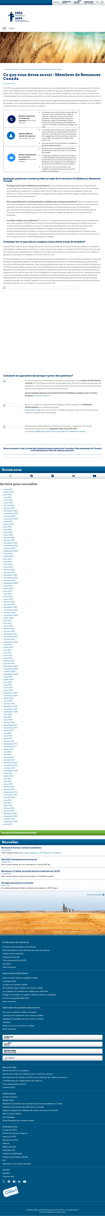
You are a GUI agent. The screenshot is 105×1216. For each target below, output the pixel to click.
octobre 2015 (9, 768)
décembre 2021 (10, 634)
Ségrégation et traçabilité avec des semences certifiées (23, 1019)
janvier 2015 (9, 789)
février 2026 (9, 505)
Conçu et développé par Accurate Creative (52, 1212)
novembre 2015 (10, 765)
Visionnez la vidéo (33, 410)
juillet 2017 (8, 730)
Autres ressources (9, 967)
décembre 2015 (10, 763)
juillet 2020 (9, 679)
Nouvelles (14, 69)
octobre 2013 (9, 819)
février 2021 (9, 661)
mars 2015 (8, 784)
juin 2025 (8, 527)
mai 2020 (8, 685)
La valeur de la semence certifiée (15, 984)
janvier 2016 (9, 760)
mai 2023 (8, 594)
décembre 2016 (10, 744)
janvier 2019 (9, 704)
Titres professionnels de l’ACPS (14, 960)
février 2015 (9, 787)
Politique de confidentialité (12, 1154)
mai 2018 (7, 717)
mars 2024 (8, 567)
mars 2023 (8, 599)
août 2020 (8, 677)
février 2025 (9, 537)
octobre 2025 (9, 516)
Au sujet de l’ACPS (10, 1130)
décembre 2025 (10, 511)
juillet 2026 (9, 492)
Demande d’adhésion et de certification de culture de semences (26, 950)
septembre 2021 (11, 642)
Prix (4, 1160)
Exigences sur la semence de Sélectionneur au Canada (23, 1107)
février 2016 (9, 757)
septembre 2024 (11, 551)
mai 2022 (8, 623)
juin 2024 (8, 559)
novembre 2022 (11, 610)
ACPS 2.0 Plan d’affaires (12, 1114)
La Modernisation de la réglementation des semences (22, 1081)
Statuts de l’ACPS (9, 1137)
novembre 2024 (11, 546)
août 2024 (8, 554)
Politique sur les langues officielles (15, 1157)
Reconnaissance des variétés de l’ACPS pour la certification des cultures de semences (35, 1077)
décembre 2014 (10, 792)
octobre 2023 (9, 580)
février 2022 (9, 629)
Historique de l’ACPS (10, 1140)
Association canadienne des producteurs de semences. (48, 1210)
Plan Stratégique (9, 1117)
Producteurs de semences (16, 942)
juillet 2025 (9, 524)
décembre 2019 (10, 693)
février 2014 (9, 808)
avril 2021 (8, 655)
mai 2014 (8, 803)
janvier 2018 (9, 722)
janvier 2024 (9, 572)
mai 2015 (7, 781)
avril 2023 (8, 596)
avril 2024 (8, 564)
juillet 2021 (8, 647)
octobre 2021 (9, 639)
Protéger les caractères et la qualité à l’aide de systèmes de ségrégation (29, 995)
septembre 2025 (11, 519)
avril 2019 (8, 701)
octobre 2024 (9, 548)
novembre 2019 (11, 696)
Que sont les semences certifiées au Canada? (20, 1012)
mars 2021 (8, 658)
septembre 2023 (11, 583)
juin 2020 (8, 682)
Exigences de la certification (13, 954)
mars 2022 (8, 626)
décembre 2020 (10, 666)
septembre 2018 (11, 712)
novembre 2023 (11, 578)
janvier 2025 (9, 540)
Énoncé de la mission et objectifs (15, 1133)
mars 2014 (8, 805)
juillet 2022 (9, 618)
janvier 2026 (9, 508)
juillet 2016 (8, 749)
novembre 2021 (10, 637)
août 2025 (8, 521)
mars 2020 (8, 690)
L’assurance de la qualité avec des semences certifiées (23, 1015)
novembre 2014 (11, 795)
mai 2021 (7, 653)
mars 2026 (8, 503)
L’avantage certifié (9, 981)
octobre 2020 (9, 671)
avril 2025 (8, 532)
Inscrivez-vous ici (42, 396)
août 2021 (8, 645)
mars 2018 (8, 720)
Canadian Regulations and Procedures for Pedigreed (41, 853)
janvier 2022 (9, 631)
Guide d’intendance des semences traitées (18, 1120)
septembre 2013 (11, 821)
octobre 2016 (9, 746)
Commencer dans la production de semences (19, 947)
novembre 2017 (10, 728)
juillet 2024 (9, 556)
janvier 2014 (9, 811)
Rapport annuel (8, 1100)
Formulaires (7, 964)
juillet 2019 (8, 698)
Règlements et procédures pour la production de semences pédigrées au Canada (32, 1103)
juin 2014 (8, 800)
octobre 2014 (9, 797)
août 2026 (8, 489)
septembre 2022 (11, 615)
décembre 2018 (10, 706)
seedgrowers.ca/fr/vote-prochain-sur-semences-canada (59, 431)
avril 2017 (8, 736)
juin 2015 (8, 779)
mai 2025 (8, 529)
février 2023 (9, 602)
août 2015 (8, 773)
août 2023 (8, 586)
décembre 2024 (10, 543)
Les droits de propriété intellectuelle (16, 998)
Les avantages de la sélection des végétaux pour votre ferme (25, 991)
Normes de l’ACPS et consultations (16, 1070)
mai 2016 (8, 755)
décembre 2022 (10, 607)
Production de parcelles (11, 957)
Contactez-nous (8, 1176)
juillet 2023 (9, 588)
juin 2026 (8, 495)
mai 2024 (8, 562)
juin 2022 (8, 621)
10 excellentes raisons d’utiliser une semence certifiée (23, 988)
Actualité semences (10, 1097)
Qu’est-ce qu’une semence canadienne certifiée (20, 978)
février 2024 (9, 570)
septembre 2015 (11, 771)
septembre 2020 (11, 674)
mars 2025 (8, 535)
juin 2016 (8, 752)
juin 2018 (8, 714)
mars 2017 (8, 738)
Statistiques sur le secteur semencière (17, 1164)
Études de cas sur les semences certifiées (18, 1026)
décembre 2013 (10, 813)
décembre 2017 (10, 725)
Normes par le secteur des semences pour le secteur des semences (28, 1074)
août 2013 (8, 824)
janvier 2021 (9, 663)
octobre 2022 (9, 613)
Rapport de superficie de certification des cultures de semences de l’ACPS (30, 1110)
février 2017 (9, 741)
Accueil (7, 69)
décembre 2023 (10, 575)
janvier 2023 (9, 604)
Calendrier (6, 1170)
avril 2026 (8, 500)
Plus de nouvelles (94, 895)
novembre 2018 (10, 709)
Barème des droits (9, 1147)
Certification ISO (9, 1150)
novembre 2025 (11, 513)
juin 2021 (8, 650)
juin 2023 (8, 591)
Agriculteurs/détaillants (15, 973)
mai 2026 (8, 497)
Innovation (6, 1022)
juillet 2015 (8, 776)
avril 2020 (8, 688)
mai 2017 (7, 733)
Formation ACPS (9, 1087)
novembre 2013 (10, 816)
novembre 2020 (11, 669)
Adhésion (6, 1143)
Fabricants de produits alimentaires (21, 1008)
